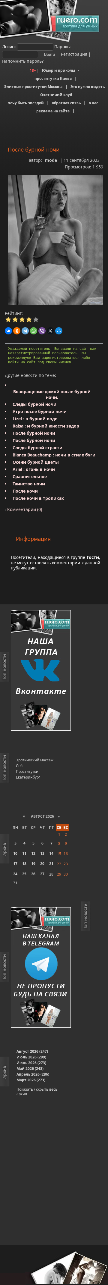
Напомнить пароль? (23, 61)
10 (15, 853)
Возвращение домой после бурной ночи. (52, 394)
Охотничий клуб (56, 94)
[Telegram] (25, 330)
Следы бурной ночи (34, 404)
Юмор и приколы (58, 70)
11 (24, 853)
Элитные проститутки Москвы (33, 86)
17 (15, 863)
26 (33, 873)
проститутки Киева (53, 78)
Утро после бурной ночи (40, 411)
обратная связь (66, 102)
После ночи (25, 491)
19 (33, 863)
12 (33, 853)
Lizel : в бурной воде (35, 419)
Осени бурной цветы (36, 462)
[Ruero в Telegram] (41, 968)
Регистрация (73, 54)
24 (15, 873)
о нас (93, 102)
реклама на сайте (53, 111)
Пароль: (62, 46)
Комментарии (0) (24, 509)
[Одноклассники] (16, 330)
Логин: (9, 46)
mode (51, 160)
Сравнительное (30, 476)
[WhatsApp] (33, 330)
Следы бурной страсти (37, 447)
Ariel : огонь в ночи (34, 469)
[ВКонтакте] (8, 330)
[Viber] (42, 330)
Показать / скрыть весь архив (36, 1091)
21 (51, 863)
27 (42, 873)
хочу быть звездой (26, 102)
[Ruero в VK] (41, 671)
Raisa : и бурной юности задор (46, 426)
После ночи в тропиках (38, 498)
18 (24, 863)
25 (24, 873)
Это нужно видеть (87, 86)
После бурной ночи (34, 433)
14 (51, 853)
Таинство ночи (29, 484)
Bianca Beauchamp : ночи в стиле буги (54, 455)
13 (42, 853)
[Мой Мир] (58, 330)
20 (42, 863)
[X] (50, 330)
